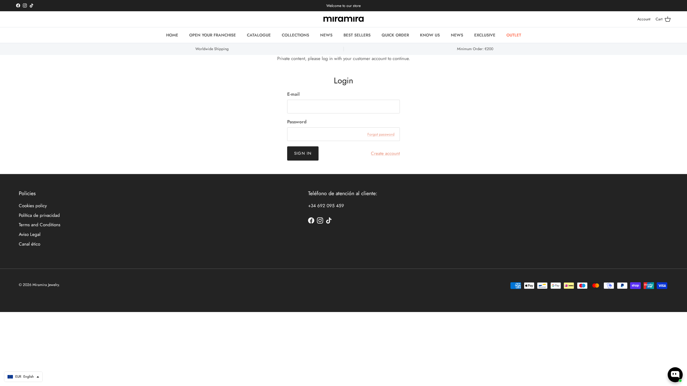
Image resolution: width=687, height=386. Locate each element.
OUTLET (513, 35)
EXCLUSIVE (484, 35)
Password (296, 122)
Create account (385, 153)
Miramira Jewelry (45, 284)
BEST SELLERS (357, 35)
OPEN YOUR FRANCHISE (212, 35)
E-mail (293, 94)
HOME (172, 35)
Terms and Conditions (39, 224)
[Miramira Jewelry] (343, 19)
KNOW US (430, 35)
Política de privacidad (39, 215)
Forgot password (380, 134)
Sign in (303, 153)
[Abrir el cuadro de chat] (675, 374)
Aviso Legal (30, 234)
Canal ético (29, 244)
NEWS (326, 35)
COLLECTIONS (295, 35)
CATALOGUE (259, 35)
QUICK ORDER (395, 35)
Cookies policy (33, 205)
